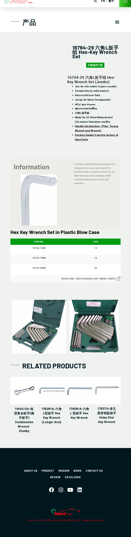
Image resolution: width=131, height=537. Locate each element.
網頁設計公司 (74, 520)
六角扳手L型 (95, 65)
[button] (117, 22)
